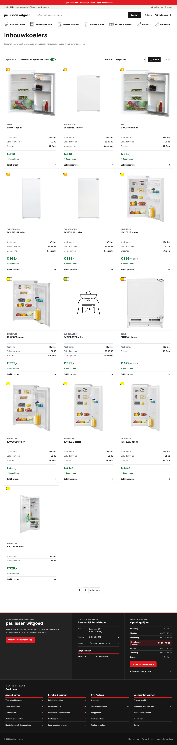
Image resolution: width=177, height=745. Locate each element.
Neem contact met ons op (20, 639)
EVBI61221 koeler (16, 232)
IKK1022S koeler (129, 232)
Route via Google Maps (143, 664)
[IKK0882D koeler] (31, 408)
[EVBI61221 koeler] (31, 198)
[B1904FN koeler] (145, 94)
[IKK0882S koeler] (31, 303)
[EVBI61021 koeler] (88, 198)
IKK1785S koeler (15, 546)
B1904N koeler (14, 127)
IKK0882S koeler (15, 337)
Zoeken (134, 15)
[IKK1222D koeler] (145, 408)
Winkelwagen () (163, 15)
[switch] (37, 59)
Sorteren (109, 59)
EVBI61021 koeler (73, 232)
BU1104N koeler (129, 337)
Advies (148, 15)
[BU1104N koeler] (145, 303)
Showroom (169, 7)
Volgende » (95, 590)
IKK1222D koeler (129, 441)
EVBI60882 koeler (73, 337)
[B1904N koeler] (31, 94)
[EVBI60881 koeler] (88, 94)
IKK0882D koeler (16, 441)
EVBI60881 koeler (73, 127)
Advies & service (157, 7)
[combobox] (82, 15)
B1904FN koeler (129, 127)
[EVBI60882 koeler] (88, 303)
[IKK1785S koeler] (31, 513)
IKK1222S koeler (72, 441)
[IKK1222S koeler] (88, 408)
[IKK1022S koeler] (145, 198)
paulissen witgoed (17, 15)
